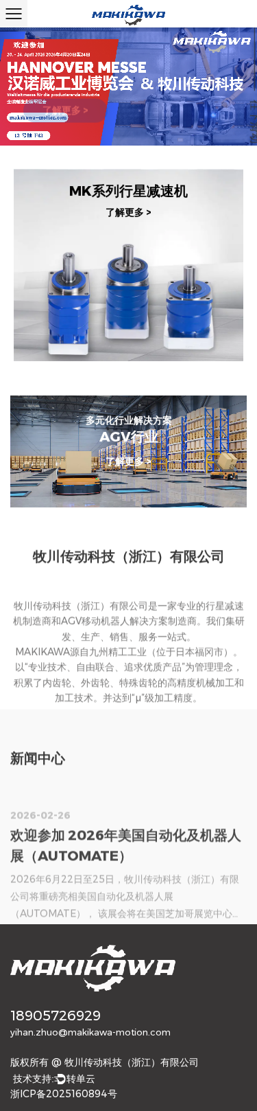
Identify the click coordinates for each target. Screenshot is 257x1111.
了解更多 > (65, 100)
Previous (24, 91)
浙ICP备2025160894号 (63, 1094)
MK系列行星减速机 (128, 190)
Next (233, 91)
